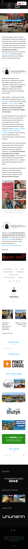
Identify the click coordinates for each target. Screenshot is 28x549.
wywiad (20, 277)
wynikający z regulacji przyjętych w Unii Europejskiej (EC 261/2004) (13, 130)
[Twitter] (25, 28)
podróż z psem (13, 274)
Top (14, 545)
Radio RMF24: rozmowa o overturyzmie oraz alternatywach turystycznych (6, 326)
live (16, 269)
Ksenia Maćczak (8, 269)
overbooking (20, 271)
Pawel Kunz (7, 30)
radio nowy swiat (9, 277)
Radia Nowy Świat (7, 54)
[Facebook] (25, 26)
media (22, 269)
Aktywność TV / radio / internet (12, 20)
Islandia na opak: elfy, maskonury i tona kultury (20, 324)
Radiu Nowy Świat (7, 239)
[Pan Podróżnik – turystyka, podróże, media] (14, 6)
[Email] (25, 30)
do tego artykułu (13, 103)
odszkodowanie (8, 271)
